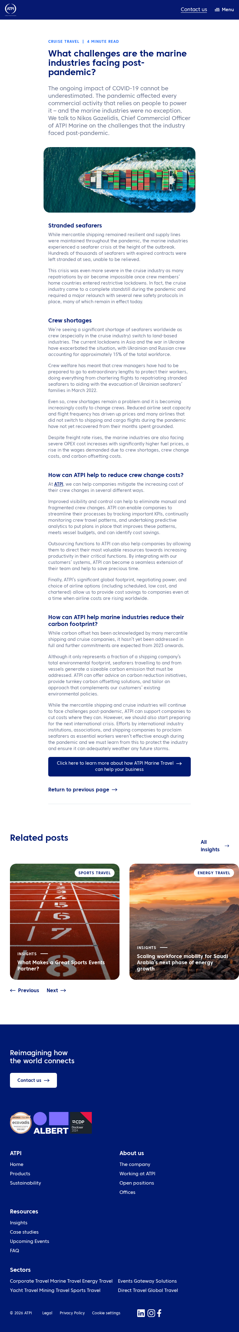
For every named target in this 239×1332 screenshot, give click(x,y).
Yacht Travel (24, 1291)
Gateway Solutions (155, 1281)
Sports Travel (86, 1291)
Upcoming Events (29, 1242)
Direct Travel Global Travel (148, 1291)
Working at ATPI (137, 1174)
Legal (47, 1313)
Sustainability (25, 1183)
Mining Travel (54, 1291)
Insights (18, 1223)
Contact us (194, 9)
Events (125, 1281)
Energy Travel (97, 1281)
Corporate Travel (29, 1281)
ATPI (58, 484)
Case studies (24, 1232)
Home (16, 1165)
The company (135, 1165)
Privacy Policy (72, 1313)
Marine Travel (65, 1281)
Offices (127, 1192)
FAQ (14, 1251)
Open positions (137, 1183)
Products (20, 1174)
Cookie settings (106, 1313)
